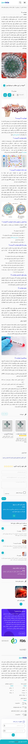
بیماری (17, 7)
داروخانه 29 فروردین (8, 434)
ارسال (13, 734)
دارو (11, 690)
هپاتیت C (19, 531)
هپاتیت (24, 152)
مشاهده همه (4, 413)
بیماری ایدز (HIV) (14, 237)
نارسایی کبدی (16, 135)
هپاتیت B (19, 555)
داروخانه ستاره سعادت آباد (22, 434)
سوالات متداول (22, 695)
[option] (21, 431)
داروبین (23, 690)
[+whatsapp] (5, 95)
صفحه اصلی (24, 7)
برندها (11, 692)
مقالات (23, 688)
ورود (14, 515)
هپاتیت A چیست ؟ (17, 543)
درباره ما (23, 692)
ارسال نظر (4, 498)
